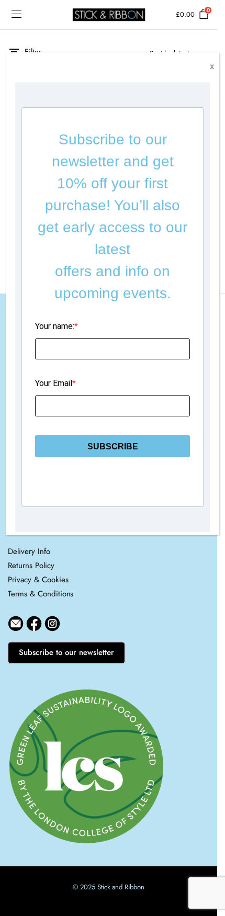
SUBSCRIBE (112, 446)
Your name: (54, 326)
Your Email (53, 383)
